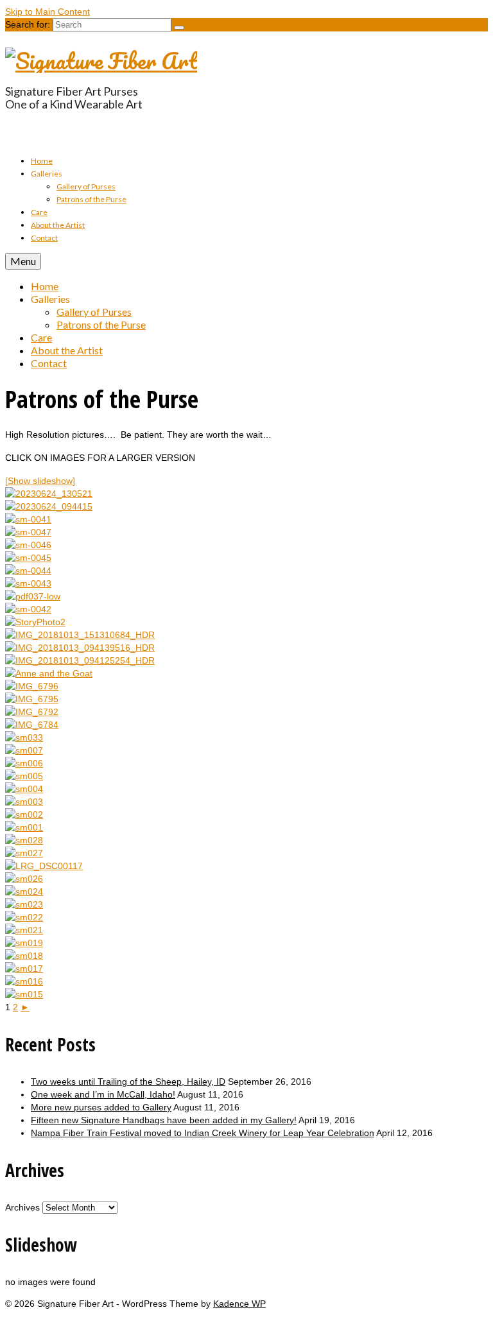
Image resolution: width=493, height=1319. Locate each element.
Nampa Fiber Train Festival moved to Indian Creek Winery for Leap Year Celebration (202, 1133)
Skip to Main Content (47, 11)
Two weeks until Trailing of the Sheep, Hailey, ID (128, 1081)
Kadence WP (239, 1303)
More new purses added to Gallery (101, 1107)
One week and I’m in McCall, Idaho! (103, 1094)
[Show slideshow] (40, 481)
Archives (22, 1207)
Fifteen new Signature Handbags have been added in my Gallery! (164, 1120)
